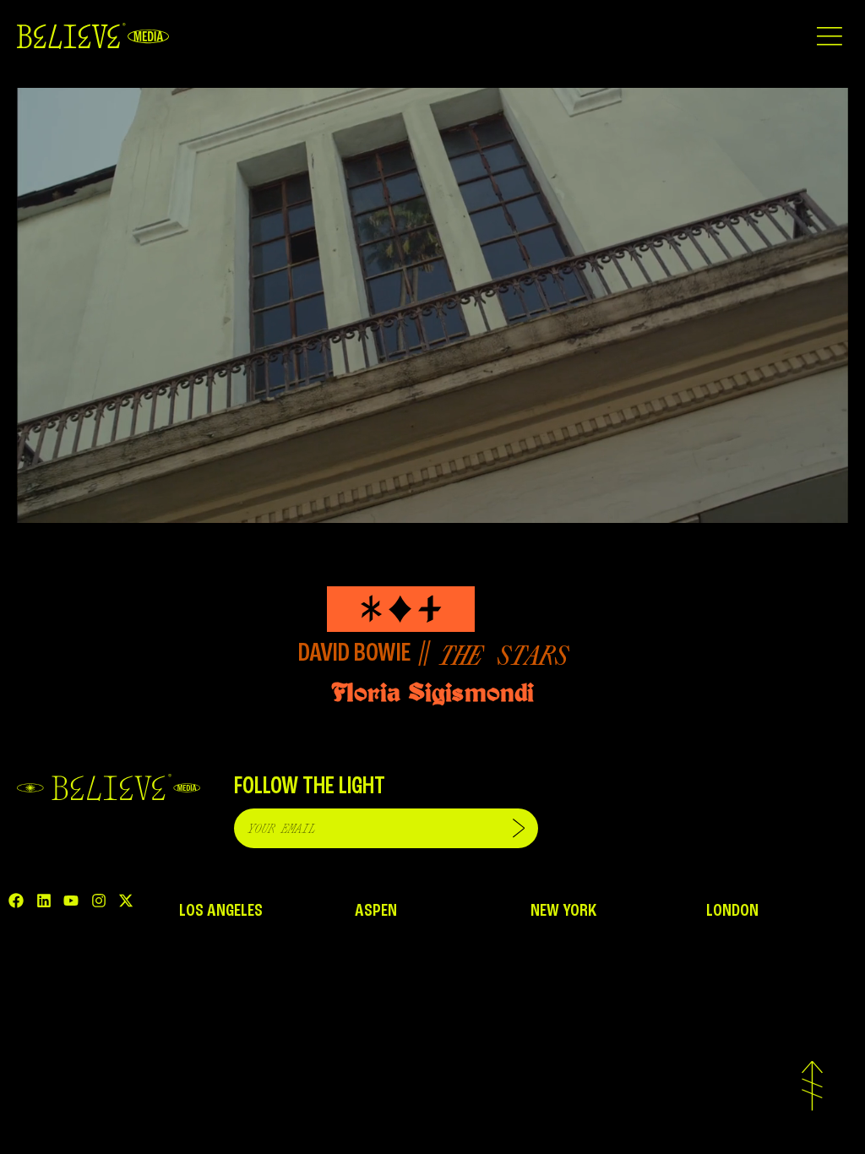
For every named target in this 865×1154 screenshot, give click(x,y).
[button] (829, 36)
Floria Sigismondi (432, 692)
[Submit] (518, 828)
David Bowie (354, 653)
